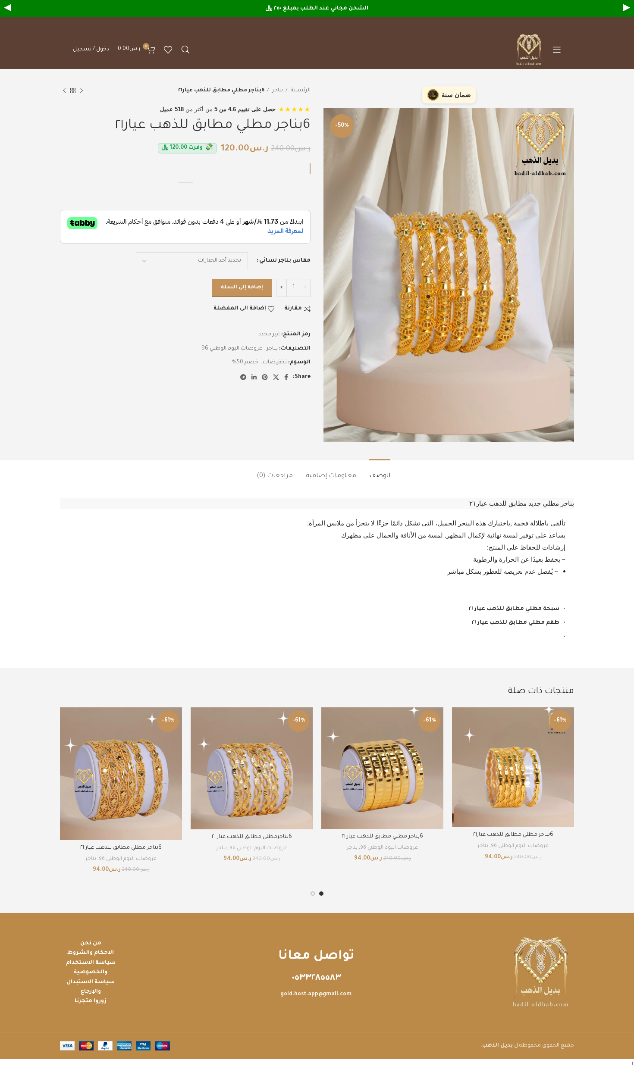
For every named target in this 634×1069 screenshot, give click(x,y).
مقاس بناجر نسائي (285, 261)
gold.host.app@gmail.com (316, 994)
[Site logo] (530, 50)
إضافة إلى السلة (242, 288)
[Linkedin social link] (254, 377)
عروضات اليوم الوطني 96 (231, 349)
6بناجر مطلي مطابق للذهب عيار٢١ (513, 835)
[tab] (379, 472)
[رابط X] (276, 377)
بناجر (277, 91)
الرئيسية (300, 91)
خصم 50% (245, 362)
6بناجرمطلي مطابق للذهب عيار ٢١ (252, 837)
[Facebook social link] (286, 377)
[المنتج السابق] (81, 91)
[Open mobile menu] (556, 49)
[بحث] (185, 49)
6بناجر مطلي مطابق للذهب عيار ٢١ (382, 837)
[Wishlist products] (168, 49)
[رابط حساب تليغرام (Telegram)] (243, 377)
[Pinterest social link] (264, 377)
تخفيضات (275, 362)
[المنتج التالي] (64, 91)
